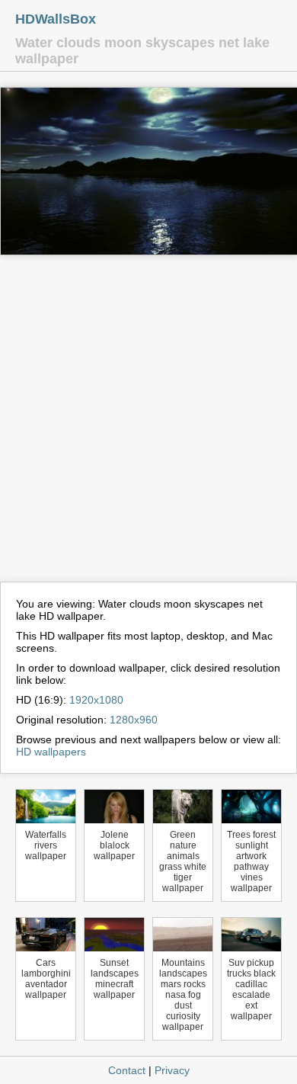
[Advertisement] (148, 425)
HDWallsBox (55, 19)
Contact (126, 1070)
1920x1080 (96, 700)
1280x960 (134, 720)
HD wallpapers (51, 752)
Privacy (172, 1070)
